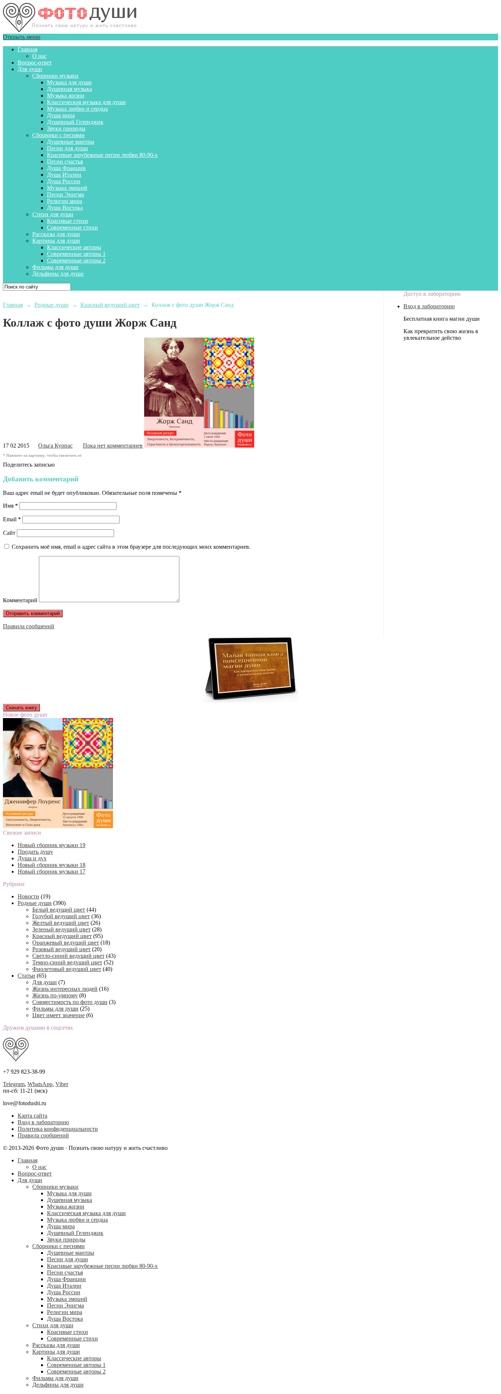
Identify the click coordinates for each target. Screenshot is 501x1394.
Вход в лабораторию (429, 306)
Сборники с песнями (58, 135)
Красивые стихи (67, 221)
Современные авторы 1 (76, 254)
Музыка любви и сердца (77, 109)
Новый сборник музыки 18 (51, 865)
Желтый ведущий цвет (60, 923)
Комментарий (20, 600)
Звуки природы (66, 128)
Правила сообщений (28, 626)
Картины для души (56, 241)
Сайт (9, 533)
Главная (27, 49)
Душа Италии (64, 175)
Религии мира (64, 201)
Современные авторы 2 (76, 260)
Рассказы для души (56, 234)
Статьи (26, 975)
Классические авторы (74, 247)
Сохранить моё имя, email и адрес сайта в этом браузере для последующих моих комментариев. (131, 547)
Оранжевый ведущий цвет (65, 942)
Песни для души (67, 148)
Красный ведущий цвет (62, 936)
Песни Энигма (65, 194)
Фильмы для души (55, 267)
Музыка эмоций (67, 188)
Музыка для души (69, 82)
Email (12, 519)
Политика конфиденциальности (58, 1129)
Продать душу (35, 852)
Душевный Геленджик (75, 122)
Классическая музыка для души (86, 102)
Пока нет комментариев (113, 445)
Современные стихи (72, 227)
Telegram (14, 1084)
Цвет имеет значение (58, 1015)
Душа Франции (66, 168)
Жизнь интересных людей (65, 989)
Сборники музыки (55, 76)
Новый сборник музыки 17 (51, 871)
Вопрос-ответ (35, 62)
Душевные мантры (70, 142)
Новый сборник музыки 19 (51, 845)
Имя (10, 506)
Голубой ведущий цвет (61, 916)
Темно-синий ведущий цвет (67, 962)
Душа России (63, 181)
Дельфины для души (58, 274)
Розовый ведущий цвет (61, 949)
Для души (30, 69)
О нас (39, 56)
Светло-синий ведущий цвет (68, 956)
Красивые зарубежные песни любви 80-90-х (102, 155)
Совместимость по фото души (69, 1002)
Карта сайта (32, 1115)
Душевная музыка (69, 89)
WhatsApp (40, 1084)
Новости (28, 896)
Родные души (35, 903)
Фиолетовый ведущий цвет (66, 969)
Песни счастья (65, 161)
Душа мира (61, 115)
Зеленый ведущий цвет (61, 929)
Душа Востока (65, 208)
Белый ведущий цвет (58, 909)
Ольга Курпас (55, 445)
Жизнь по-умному (55, 995)
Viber (61, 1084)
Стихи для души (52, 214)
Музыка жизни (65, 95)
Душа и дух (32, 858)
